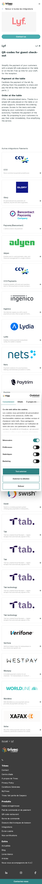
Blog (3, 850)
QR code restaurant (10, 814)
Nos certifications (9, 835)
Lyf (37, 46)
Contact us (21, 37)
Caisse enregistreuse (10, 806)
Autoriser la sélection (21, 479)
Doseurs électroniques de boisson (16, 823)
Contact (5, 770)
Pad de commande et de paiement (16, 810)
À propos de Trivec (10, 778)
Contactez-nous (21, 881)
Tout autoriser (21, 471)
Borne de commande (10, 818)
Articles (5, 858)
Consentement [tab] (8, 402)
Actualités (6, 846)
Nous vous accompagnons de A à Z (17, 863)
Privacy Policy (8, 783)
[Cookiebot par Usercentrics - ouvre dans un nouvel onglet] (29, 395)
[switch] (36, 447)
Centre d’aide (7, 774)
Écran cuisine (7, 831)
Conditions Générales (11, 787)
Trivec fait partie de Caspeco (14, 795)
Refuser (21, 486)
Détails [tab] (20, 402)
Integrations (7, 827)
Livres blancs (7, 854)
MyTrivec (6, 791)
